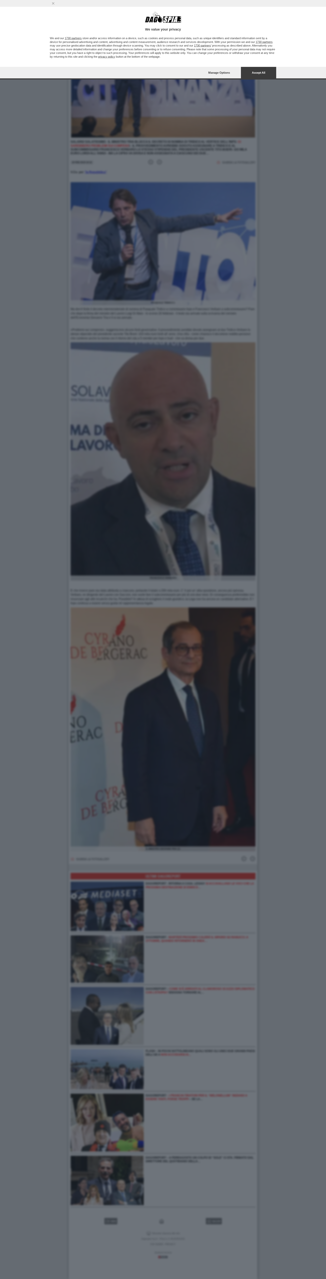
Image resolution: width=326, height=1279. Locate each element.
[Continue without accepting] (53, 3)
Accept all (258, 72)
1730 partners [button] (73, 38)
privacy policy (106, 56)
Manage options (219, 72)
